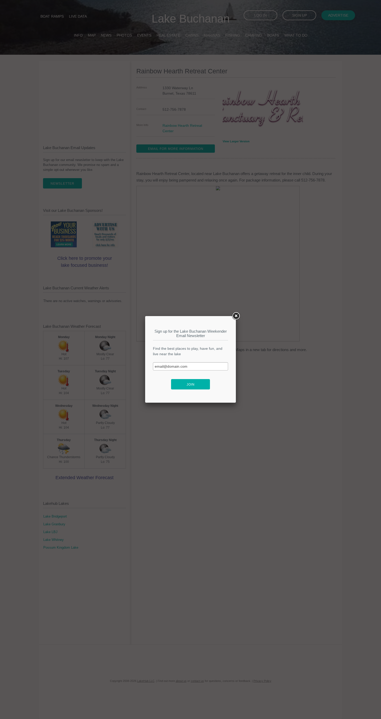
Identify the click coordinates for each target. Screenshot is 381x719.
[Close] (236, 316)
